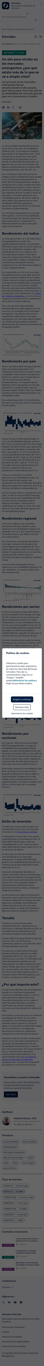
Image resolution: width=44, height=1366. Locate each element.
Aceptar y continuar (22, 699)
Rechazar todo (22, 707)
